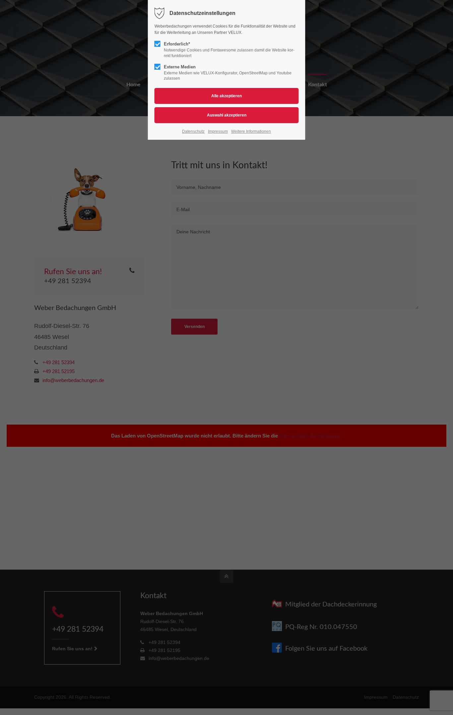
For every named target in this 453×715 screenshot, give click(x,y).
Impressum (218, 131)
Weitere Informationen (251, 131)
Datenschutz (193, 131)
